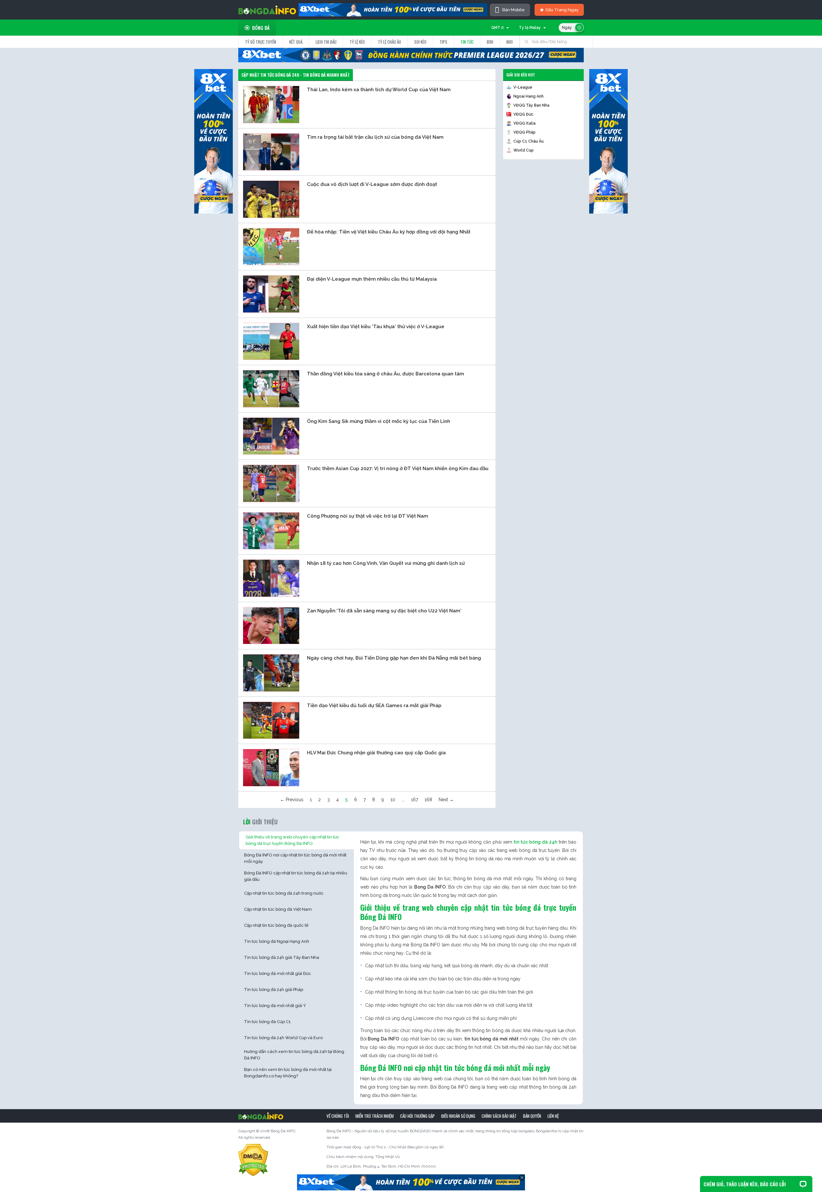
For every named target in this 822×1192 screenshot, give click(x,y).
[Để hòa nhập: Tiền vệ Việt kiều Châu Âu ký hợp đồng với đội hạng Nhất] (271, 246)
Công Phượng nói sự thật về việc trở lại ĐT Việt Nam (367, 516)
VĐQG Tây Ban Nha (531, 105)
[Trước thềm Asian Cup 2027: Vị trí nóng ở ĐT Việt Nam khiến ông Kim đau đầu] (271, 483)
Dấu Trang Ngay (562, 9)
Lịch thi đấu (326, 42)
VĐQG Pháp (524, 132)
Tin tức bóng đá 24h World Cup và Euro (283, 1037)
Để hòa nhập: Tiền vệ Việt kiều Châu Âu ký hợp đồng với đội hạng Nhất (388, 232)
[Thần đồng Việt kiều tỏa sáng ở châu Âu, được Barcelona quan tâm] (271, 388)
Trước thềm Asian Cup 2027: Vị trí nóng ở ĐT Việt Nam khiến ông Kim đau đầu (397, 468)
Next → (446, 799)
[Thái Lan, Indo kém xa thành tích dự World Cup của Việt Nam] (271, 104)
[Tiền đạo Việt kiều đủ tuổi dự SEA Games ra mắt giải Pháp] (271, 720)
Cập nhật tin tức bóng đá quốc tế (276, 925)
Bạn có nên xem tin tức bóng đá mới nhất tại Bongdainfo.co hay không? (288, 1072)
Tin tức (467, 42)
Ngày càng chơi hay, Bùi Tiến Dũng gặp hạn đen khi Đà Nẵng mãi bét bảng (394, 658)
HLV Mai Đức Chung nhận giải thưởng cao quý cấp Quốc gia (376, 753)
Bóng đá (261, 27)
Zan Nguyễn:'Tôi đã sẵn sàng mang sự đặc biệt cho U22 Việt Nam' (384, 611)
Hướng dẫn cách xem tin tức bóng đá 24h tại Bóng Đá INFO (294, 1054)
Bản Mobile (513, 9)
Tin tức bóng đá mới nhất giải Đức (277, 973)
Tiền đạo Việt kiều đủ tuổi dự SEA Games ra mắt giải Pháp (374, 705)
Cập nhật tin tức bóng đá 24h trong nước (284, 893)
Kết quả (295, 42)
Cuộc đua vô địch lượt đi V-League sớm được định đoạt (372, 184)
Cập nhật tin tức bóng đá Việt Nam (278, 909)
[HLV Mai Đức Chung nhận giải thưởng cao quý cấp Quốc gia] (271, 767)
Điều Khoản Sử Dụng (458, 1116)
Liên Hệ (553, 1116)
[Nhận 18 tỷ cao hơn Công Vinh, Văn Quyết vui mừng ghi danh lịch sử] (271, 578)
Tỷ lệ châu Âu (389, 42)
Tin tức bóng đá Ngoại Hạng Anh (276, 941)
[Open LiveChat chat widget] (803, 1184)
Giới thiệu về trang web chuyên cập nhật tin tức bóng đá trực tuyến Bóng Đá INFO (292, 840)
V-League (522, 87)
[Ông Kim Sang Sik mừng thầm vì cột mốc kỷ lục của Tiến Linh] (271, 436)
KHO (509, 42)
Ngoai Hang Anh (528, 96)
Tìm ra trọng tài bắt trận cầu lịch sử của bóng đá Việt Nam (375, 137)
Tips (443, 42)
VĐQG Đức (523, 114)
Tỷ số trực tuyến (260, 42)
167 (414, 799)
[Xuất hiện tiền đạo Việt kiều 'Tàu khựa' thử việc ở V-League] (271, 341)
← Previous (291, 799)
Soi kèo (420, 42)
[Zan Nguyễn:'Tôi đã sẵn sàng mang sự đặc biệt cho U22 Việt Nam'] (271, 625)
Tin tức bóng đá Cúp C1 (267, 1021)
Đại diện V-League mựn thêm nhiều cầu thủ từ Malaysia (372, 279)
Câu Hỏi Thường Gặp (417, 1116)
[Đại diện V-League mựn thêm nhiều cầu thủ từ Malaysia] (271, 294)
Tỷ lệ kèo (357, 42)
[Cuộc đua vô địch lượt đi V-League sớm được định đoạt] (271, 199)
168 (428, 799)
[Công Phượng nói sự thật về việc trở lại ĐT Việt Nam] (271, 530)
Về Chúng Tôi (338, 1116)
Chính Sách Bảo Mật (499, 1116)
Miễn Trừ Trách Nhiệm (374, 1116)
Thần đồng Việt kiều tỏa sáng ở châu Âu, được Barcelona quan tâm (385, 374)
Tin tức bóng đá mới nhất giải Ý (275, 1005)
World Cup (523, 150)
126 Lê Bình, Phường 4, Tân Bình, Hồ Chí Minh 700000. (388, 1166)
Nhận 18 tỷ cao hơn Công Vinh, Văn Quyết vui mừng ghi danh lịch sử (386, 563)
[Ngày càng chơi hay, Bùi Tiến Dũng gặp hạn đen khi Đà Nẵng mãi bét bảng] (271, 672)
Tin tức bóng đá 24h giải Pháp (273, 989)
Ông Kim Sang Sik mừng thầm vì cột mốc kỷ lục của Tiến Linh (378, 421)
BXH (490, 42)
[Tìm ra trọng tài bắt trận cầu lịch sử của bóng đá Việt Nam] (271, 151)
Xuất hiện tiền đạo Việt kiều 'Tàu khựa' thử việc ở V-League (375, 326)
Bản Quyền (532, 1116)
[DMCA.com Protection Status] (253, 1160)
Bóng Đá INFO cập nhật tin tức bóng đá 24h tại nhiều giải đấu (295, 876)
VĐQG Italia (524, 123)
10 (392, 799)
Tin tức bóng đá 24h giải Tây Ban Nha (281, 957)
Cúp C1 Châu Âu (528, 141)
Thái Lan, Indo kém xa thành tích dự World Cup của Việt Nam (378, 89)
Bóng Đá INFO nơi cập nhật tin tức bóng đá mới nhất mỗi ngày (295, 858)
